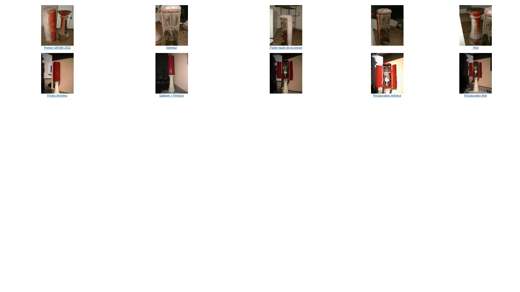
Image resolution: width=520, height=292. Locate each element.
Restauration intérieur (387, 95)
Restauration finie (475, 95)
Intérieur (171, 47)
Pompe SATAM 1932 (57, 47)
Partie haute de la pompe (286, 47)
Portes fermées (57, 95)
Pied (476, 47)
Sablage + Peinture (171, 95)
